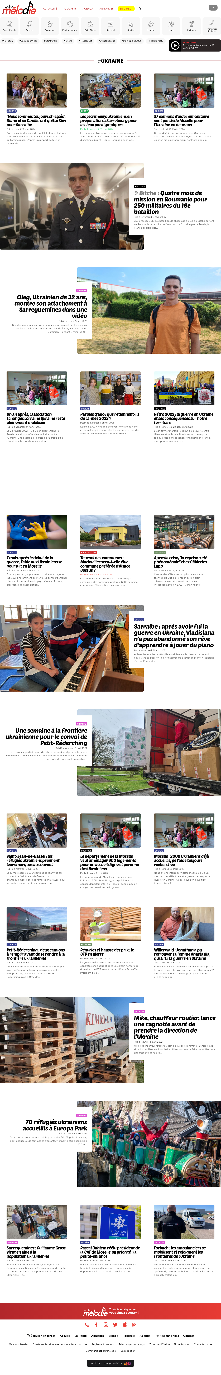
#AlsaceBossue (107, 41)
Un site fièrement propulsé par (107, 1363)
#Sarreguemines (28, 41)
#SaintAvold (50, 41)
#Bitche (68, 41)
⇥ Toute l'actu (155, 41)
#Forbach (7, 41)
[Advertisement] (110, 479)
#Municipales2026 (132, 41)
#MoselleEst (85, 41)
